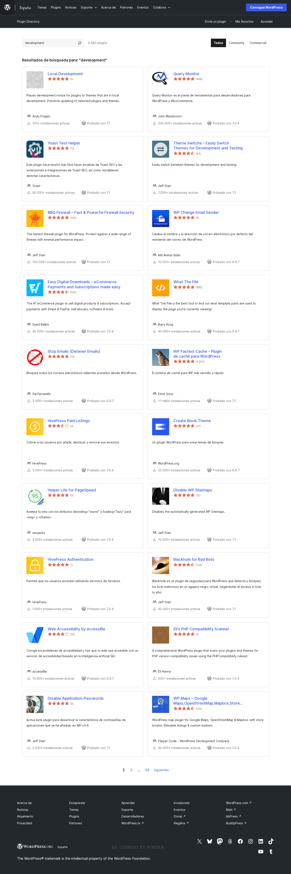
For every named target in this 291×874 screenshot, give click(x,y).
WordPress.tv (132, 823)
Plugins (74, 816)
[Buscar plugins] (79, 43)
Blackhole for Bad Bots (193, 559)
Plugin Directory (28, 21)
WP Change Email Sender (196, 212)
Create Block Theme (192, 420)
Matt (231, 809)
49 (147, 770)
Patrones (75, 823)
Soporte (127, 809)
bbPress (233, 816)
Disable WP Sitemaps (192, 490)
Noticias (22, 809)
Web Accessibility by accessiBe (76, 629)
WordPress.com (239, 803)
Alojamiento (25, 816)
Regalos (181, 823)
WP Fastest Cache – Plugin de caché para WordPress (197, 353)
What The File (185, 282)
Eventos (179, 809)
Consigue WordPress (266, 7)
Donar (180, 816)
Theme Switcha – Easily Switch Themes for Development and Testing (208, 145)
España (63, 847)
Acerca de (24, 803)
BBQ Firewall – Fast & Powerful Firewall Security (91, 212)
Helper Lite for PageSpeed (72, 490)
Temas (74, 809)
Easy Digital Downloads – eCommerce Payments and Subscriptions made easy (84, 284)
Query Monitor (186, 73)
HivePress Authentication (71, 559)
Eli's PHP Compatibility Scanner (201, 629)
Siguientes (161, 770)
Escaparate (77, 803)
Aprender (128, 803)
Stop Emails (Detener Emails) (74, 351)
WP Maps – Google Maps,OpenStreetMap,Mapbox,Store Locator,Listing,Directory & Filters (206, 701)
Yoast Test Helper (64, 143)
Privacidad (24, 823)
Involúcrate (182, 803)
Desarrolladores (132, 816)
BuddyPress (236, 823)
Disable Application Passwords (76, 698)
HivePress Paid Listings (69, 420)
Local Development (65, 73)
